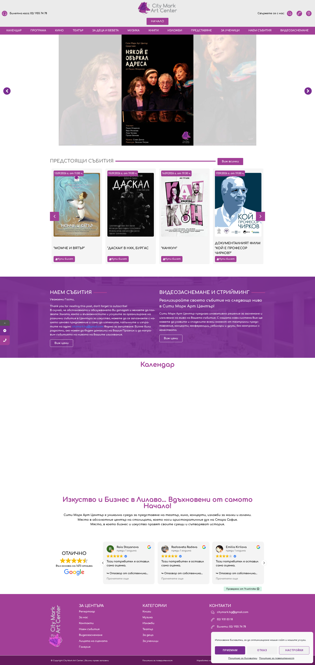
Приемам (230, 650)
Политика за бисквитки (242, 658)
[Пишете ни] (5, 330)
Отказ (262, 650)
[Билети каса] (5, 340)
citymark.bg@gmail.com (87, 326)
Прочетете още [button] (118, 578)
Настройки (294, 650)
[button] (260, 216)
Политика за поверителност (276, 658)
